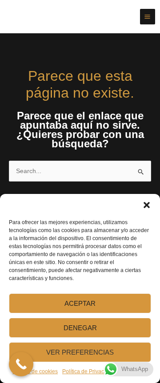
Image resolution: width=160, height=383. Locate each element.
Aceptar (80, 303)
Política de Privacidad (88, 371)
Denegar (80, 328)
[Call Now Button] (21, 364)
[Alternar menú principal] (148, 16)
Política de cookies (35, 371)
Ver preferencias (80, 352)
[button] (146, 205)
